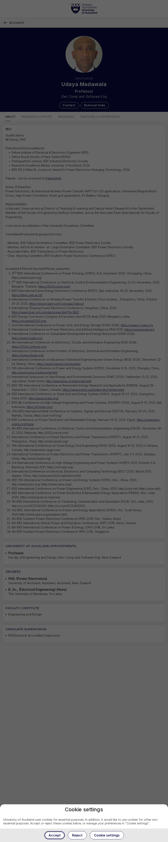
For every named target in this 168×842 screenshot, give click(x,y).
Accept (55, 835)
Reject (77, 835)
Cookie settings (107, 835)
